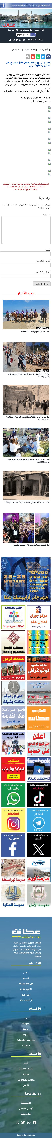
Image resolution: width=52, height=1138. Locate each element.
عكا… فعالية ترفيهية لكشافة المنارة (35, 332)
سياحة (26, 1024)
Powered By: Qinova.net (26, 1135)
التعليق (47, 214)
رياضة (26, 1029)
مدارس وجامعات (26, 1040)
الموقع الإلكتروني (43, 272)
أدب (26, 1063)
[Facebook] (23, 39)
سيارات (26, 1035)
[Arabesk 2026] (26, 600)
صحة (26, 1074)
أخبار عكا (26, 995)
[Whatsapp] (20, 39)
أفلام (26, 1085)
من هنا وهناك (26, 984)
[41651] (26, 7)
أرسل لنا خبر (26, 1109)
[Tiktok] (10, 39)
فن (26, 1018)
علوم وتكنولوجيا (26, 1080)
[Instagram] (13, 39)
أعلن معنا (26, 1114)
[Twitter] (17, 39)
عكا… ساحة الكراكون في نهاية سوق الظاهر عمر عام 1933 (27, 503)
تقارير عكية (26, 989)
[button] (48, 56)
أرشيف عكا (26, 1000)
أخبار (26, 973)
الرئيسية (26, 1103)
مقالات (26, 1046)
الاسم (48, 249)
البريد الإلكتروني (43, 261)
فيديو (26, 978)
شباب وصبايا (26, 1069)
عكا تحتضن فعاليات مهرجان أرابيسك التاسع (31, 545)
